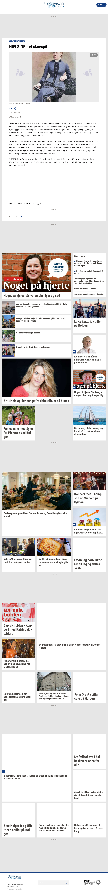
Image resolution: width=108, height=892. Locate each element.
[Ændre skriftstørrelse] (10, 108)
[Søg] (66, 882)
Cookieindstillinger (12, 886)
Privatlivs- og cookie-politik (15, 884)
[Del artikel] (15, 108)
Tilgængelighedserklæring (14, 889)
